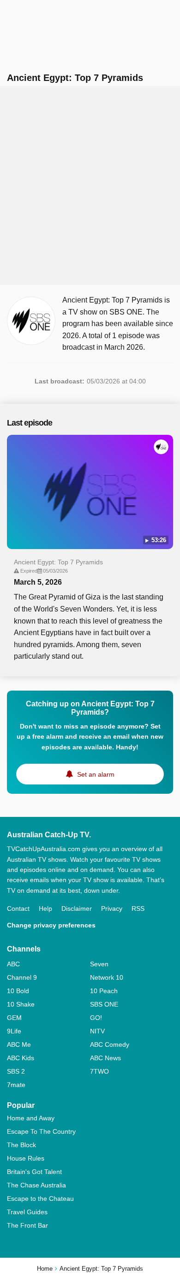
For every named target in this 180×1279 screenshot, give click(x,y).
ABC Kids (20, 1058)
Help (45, 908)
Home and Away (30, 1118)
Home (45, 1268)
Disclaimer (76, 908)
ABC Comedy (109, 1044)
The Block (21, 1145)
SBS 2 (16, 1071)
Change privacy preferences (51, 925)
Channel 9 (22, 977)
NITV (97, 1031)
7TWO (99, 1071)
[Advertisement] (90, 185)
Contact (18, 908)
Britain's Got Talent (34, 1171)
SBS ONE (104, 1004)
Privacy (111, 908)
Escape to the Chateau (40, 1198)
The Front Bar (27, 1225)
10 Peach (104, 991)
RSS (138, 908)
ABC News (105, 1058)
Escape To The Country (41, 1131)
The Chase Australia (36, 1185)
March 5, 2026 (38, 582)
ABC (13, 964)
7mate (16, 1084)
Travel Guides (27, 1212)
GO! (96, 1017)
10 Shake (21, 1004)
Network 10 (106, 977)
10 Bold (18, 991)
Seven (99, 964)
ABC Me (19, 1044)
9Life (14, 1031)
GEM (14, 1017)
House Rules (25, 1158)
